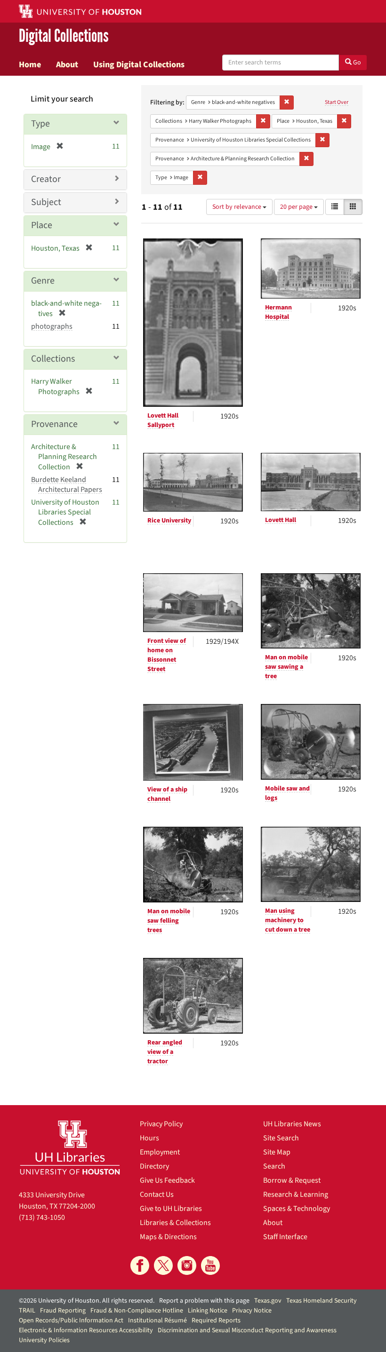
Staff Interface (285, 1237)
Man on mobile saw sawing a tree (286, 667)
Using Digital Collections (139, 64)
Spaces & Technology (296, 1208)
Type (40, 123)
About (67, 64)
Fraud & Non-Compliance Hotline (136, 1310)
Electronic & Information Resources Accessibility (86, 1330)
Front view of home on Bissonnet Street (166, 655)
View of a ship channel (167, 794)
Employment (160, 1152)
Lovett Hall (280, 520)
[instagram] (186, 1265)
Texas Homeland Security (321, 1300)
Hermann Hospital (278, 312)
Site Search (281, 1138)
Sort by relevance (237, 207)
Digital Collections (64, 36)
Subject (46, 202)
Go (356, 62)
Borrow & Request (292, 1180)
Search (274, 1166)
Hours (149, 1138)
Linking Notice (207, 1310)
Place (41, 225)
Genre (43, 280)
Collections (53, 358)
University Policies (44, 1340)
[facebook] (139, 1265)
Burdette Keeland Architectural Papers (66, 484)
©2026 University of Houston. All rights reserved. (86, 1300)
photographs (51, 326)
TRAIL (27, 1310)
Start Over (336, 102)
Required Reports (216, 1320)
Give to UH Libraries (171, 1208)
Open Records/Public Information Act (71, 1320)
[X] (163, 1265)
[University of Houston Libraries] (70, 1147)
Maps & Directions (168, 1237)
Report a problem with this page (204, 1300)
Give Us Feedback (167, 1180)
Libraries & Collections (175, 1223)
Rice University (169, 520)
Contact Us (157, 1194)
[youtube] (210, 1265)
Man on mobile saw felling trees (168, 921)
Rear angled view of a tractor (164, 1052)
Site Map (276, 1152)
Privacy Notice (252, 1310)
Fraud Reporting (63, 1310)
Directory (154, 1166)
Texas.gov (267, 1300)
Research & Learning (295, 1194)
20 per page (297, 207)
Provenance (54, 424)
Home (30, 64)
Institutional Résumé (157, 1320)
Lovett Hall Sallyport (162, 420)
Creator (46, 179)
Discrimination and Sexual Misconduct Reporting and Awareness (247, 1330)
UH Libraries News (292, 1124)
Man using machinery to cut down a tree (287, 920)
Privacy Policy (161, 1124)
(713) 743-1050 (42, 1217)
